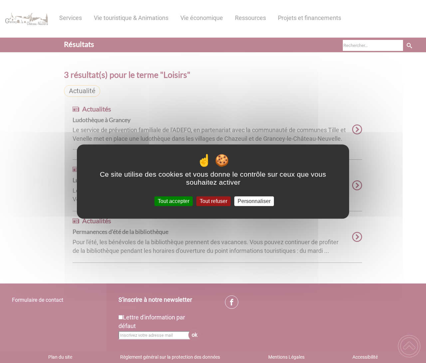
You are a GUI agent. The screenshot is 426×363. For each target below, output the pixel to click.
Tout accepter (173, 201)
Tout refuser (213, 201)
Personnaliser (254, 201)
